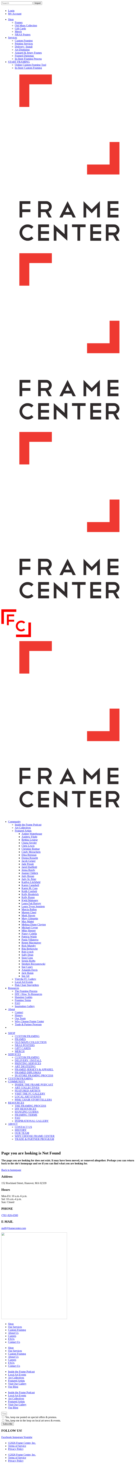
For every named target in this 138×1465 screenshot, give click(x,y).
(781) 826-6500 (9, 1215)
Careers (12, 1336)
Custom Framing (17, 1329)
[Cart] (133, 8)
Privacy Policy (16, 1449)
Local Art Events (17, 1374)
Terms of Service (17, 1445)
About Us (13, 1332)
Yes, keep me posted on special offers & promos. (31, 1417)
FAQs (11, 1339)
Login (11, 10)
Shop (11, 1323)
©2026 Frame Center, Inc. (22, 1442)
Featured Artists (16, 1380)
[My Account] (126, 8)
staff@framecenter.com (13, 1228)
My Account (14, 13)
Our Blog (13, 1386)
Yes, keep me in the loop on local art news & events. (33, 1420)
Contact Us (14, 1342)
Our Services (15, 1326)
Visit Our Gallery (17, 1383)
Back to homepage (11, 1170)
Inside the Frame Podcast (21, 1371)
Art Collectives (16, 1377)
